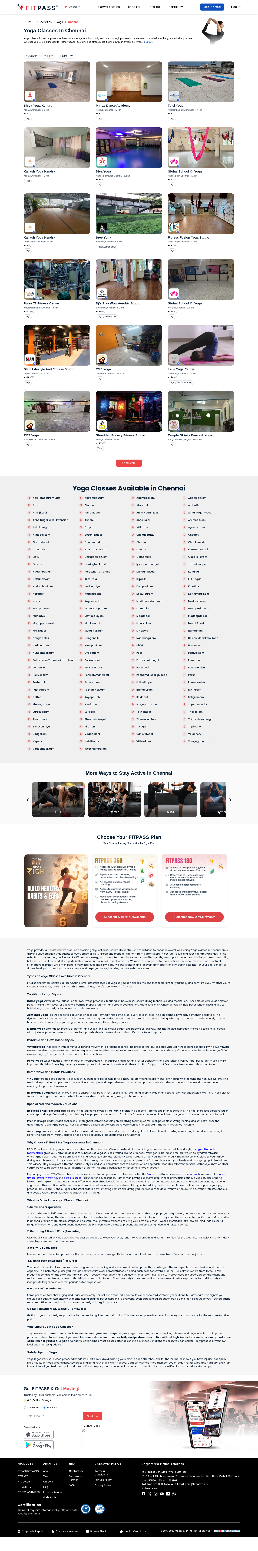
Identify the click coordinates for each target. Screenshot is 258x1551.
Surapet (90, 712)
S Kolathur (91, 704)
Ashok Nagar (41, 527)
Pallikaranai (92, 660)
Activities (46, 22)
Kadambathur (42, 571)
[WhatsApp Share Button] (174, 1493)
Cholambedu (93, 542)
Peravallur (39, 667)
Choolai (141, 542)
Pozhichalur (40, 682)
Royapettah (92, 697)
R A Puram (194, 689)
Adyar (37, 505)
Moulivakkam (144, 623)
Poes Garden (196, 667)
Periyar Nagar (93, 667)
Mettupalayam (94, 616)
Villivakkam (143, 741)
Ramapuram (144, 689)
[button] (72, 7)
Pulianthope (144, 682)
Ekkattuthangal (198, 549)
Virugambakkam (43, 748)
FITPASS (29, 22)
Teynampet (143, 712)
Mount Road (196, 623)
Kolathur (193, 586)
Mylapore (142, 630)
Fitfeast (155, 7)
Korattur (38, 594)
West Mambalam (96, 748)
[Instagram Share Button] (155, 1493)
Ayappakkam (41, 534)
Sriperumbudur (197, 704)
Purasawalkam (197, 682)
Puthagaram (41, 689)
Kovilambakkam (198, 594)
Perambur (194, 660)
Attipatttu (91, 527)
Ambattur (194, 505)
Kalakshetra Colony (97, 571)
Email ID (52, 1407)
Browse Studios (109, 7)
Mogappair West (43, 623)
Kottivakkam (93, 594)
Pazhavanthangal (147, 660)
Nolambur (194, 645)
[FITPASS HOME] (38, 7)
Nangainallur (41, 638)
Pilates (151, 1174)
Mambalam (143, 608)
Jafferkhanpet (197, 564)
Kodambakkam (43, 586)
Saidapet (142, 697)
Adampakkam (197, 498)
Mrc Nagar (39, 630)
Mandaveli (39, 616)
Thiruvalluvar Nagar (201, 719)
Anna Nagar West (199, 512)
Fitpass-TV (176, 7)
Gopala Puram (197, 557)
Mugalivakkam (94, 630)
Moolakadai (92, 623)
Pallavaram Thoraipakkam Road (54, 660)
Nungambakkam (43, 653)
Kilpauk (141, 579)
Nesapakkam (93, 645)
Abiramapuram (94, 498)
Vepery (37, 741)
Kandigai (193, 571)
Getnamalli (143, 557)
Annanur (90, 520)
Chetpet (193, 534)
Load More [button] (129, 462)
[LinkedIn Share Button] (168, 1493)
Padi (139, 653)
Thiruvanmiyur (42, 726)
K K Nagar (194, 579)
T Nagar (141, 726)
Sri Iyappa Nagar (147, 704)
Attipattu (142, 527)
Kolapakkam (144, 586)
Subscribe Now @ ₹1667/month (125, 916)
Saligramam (196, 697)
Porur (191, 675)
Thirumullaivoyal (95, 719)
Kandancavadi (145, 571)
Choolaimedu (197, 542)
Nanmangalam (146, 638)
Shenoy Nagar (42, 704)
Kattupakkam (41, 579)
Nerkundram (41, 645)
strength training (47, 1178)
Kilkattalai (91, 579)
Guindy (37, 564)
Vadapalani (92, 734)
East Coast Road (95, 549)
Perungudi (142, 667)
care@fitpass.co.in (196, 1484)
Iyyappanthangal (147, 564)
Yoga (60, 22)
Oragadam (92, 653)
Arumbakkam (197, 520)
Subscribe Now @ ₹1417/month (194, 916)
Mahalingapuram (96, 608)
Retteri (37, 697)
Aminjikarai (40, 512)
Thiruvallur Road (146, 719)
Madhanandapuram (149, 601)
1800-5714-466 (166, 1484)
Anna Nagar (92, 512)
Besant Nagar (93, 534)
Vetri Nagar (92, 741)
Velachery (194, 734)
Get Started (212, 7)
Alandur (90, 505)
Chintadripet (41, 542)
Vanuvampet (144, 734)
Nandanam (195, 630)
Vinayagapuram (198, 741)
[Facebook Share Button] (143, 1493)
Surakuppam (41, 712)
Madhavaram (197, 601)
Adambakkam (145, 498)
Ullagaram (40, 734)
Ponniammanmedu (97, 675)
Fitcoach (134, 7)
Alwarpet (142, 505)
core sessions (188, 1174)
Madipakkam (41, 608)
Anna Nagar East (147, 512)
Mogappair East (198, 616)
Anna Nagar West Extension (50, 520)
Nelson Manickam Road (203, 638)
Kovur (36, 601)
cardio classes (72, 1178)
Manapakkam (197, 608)
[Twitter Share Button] (149, 1493)
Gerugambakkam (96, 557)
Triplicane (194, 726)
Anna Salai (143, 520)
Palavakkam (196, 653)
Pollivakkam (40, 675)
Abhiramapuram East (46, 498)
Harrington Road (95, 564)
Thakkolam (195, 712)
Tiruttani (90, 726)
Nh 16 (139, 645)
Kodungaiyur (93, 586)
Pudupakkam (93, 682)
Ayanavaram (196, 527)
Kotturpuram (144, 594)
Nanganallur (93, 638)
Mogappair (143, 616)
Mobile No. (33, 1407)
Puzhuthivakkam (95, 689)
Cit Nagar (39, 549)
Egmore (141, 549)
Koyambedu (92, 601)
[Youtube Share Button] (162, 1493)
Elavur (37, 557)
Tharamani (40, 719)
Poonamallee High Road (151, 675)
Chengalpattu (145, 534)
